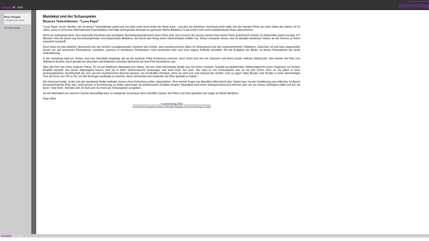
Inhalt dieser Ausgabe (144, 106)
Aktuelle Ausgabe (174, 106)
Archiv (188, 106)
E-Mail (207, 106)
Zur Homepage (12, 28)
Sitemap (198, 106)
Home (160, 106)
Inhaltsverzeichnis (15, 20)
